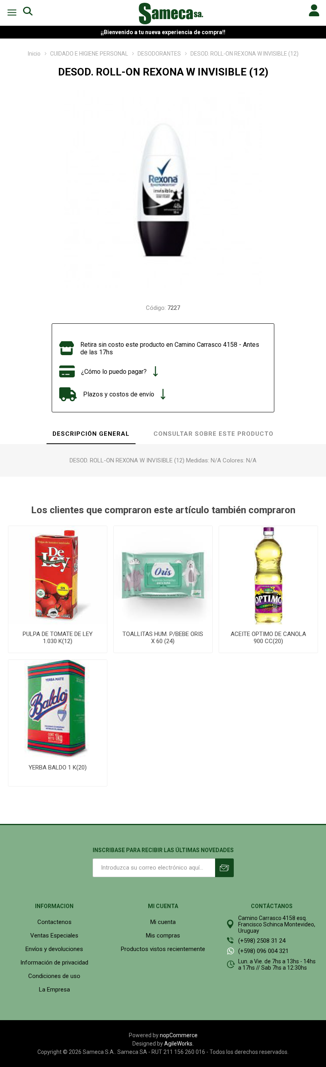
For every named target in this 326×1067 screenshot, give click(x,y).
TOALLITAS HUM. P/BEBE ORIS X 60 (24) (162, 637)
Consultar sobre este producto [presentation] (213, 433)
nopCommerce (179, 1035)
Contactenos (54, 922)
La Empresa (54, 989)
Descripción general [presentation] (91, 433)
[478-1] (57, 575)
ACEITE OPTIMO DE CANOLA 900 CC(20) (268, 637)
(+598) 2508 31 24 (261, 940)
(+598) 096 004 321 (263, 951)
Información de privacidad (54, 962)
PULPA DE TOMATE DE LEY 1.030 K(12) (58, 637)
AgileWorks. (179, 1043)
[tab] (91, 434)
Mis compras (163, 935)
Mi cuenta (163, 922)
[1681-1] (57, 709)
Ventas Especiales (54, 935)
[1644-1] (268, 575)
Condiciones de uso (54, 976)
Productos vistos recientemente (163, 949)
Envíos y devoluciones (54, 949)
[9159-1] (163, 575)
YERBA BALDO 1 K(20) (58, 767)
